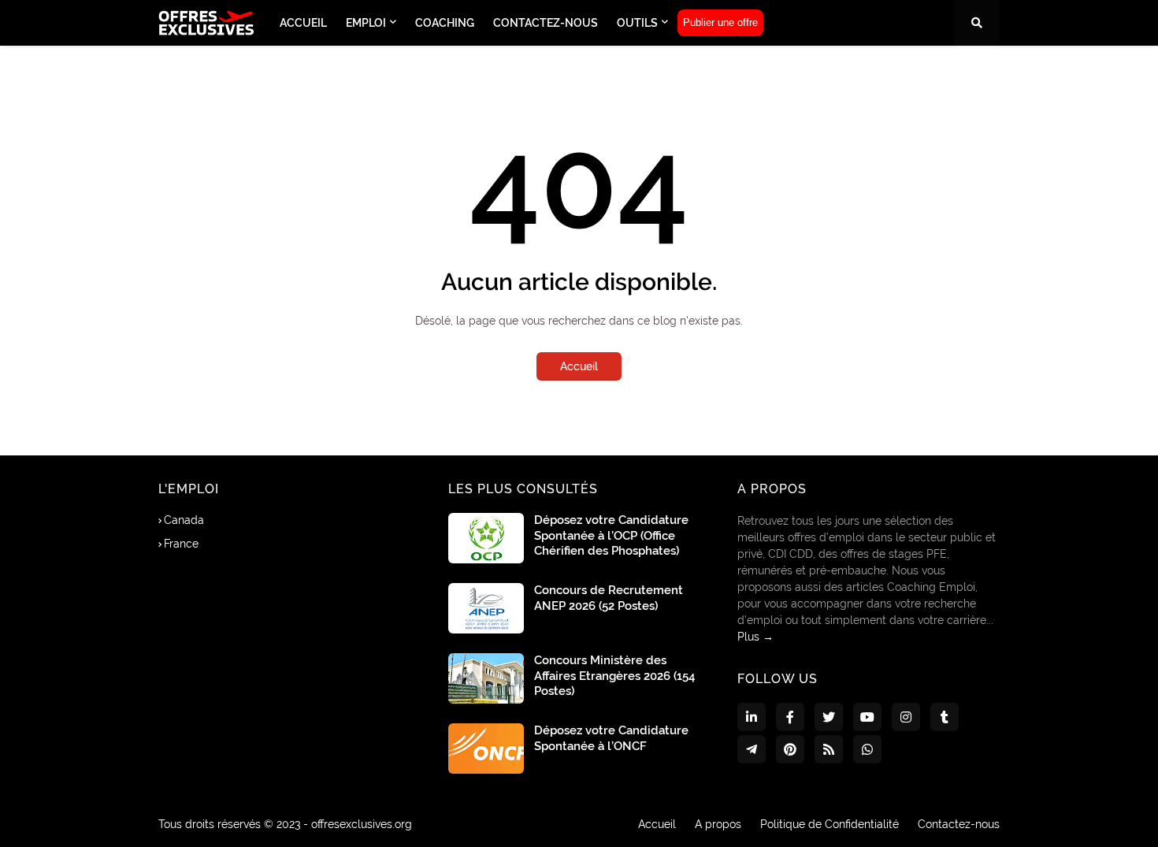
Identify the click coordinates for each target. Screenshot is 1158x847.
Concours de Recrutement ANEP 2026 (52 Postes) (608, 598)
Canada (184, 520)
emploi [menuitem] (366, 23)
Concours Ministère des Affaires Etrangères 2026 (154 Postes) (614, 675)
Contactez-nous (959, 824)
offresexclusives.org (361, 824)
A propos (718, 824)
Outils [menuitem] (637, 23)
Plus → (755, 636)
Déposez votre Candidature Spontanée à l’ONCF (611, 738)
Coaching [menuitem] (444, 23)
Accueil (579, 366)
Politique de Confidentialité (829, 824)
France (181, 543)
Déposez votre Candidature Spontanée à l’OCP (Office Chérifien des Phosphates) (611, 535)
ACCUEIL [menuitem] (303, 23)
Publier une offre (720, 22)
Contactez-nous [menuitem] (545, 23)
